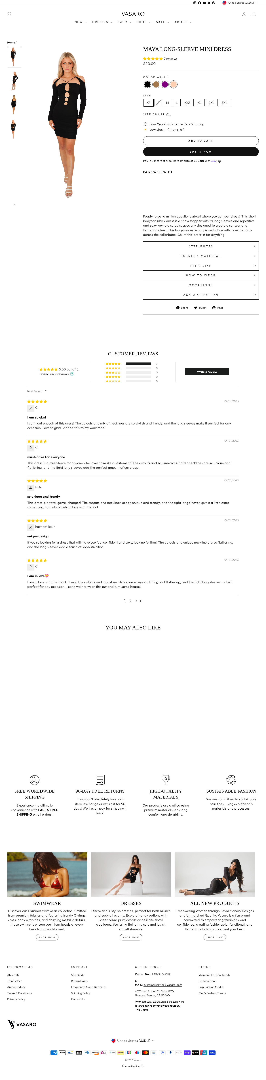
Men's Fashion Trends (212, 993)
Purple (164, 84)
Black (147, 84)
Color (155, 77)
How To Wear (201, 275)
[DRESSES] (131, 874)
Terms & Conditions (19, 993)
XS (149, 103)
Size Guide (78, 975)
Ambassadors (16, 987)
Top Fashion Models (211, 987)
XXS (188, 103)
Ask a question (200, 295)
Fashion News (207, 981)
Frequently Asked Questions (88, 987)
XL (200, 103)
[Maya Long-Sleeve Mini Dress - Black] (173, 202)
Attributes (201, 246)
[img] (37, 401)
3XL (224, 103)
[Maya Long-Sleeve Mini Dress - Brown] (178, 202)
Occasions (201, 285)
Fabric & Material (201, 256)
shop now (47, 937)
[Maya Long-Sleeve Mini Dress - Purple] (183, 202)
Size (147, 95)
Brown (156, 84)
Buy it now (201, 151)
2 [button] (131, 601)
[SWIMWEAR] (47, 874)
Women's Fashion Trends (214, 975)
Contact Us (78, 999)
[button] (153, 59)
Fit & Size (201, 266)
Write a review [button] (207, 372)
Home (11, 42)
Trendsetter (14, 981)
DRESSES (101, 22)
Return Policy (79, 981)
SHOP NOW (131, 937)
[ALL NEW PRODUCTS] (215, 874)
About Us (13, 975)
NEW (79, 22)
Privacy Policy (16, 999)
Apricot (173, 84)
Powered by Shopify (133, 1065)
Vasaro (133, 14)
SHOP (142, 22)
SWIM (123, 22)
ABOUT (182, 22)
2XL (212, 103)
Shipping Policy (80, 993)
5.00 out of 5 (68, 369)
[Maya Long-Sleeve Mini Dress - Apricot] (188, 202)
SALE (161, 22)
